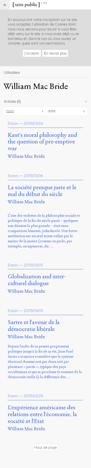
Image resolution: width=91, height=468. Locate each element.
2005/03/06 (33, 175)
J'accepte (31, 53)
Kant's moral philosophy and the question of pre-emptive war (42, 142)
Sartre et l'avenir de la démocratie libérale (34, 326)
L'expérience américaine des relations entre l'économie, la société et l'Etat (42, 414)
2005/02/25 (33, 395)
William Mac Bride (26, 156)
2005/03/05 (33, 265)
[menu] (4, 4)
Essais (13, 123)
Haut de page (45, 447)
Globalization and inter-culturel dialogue (37, 280)
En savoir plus (55, 53)
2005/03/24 (33, 123)
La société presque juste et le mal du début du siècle (42, 191)
